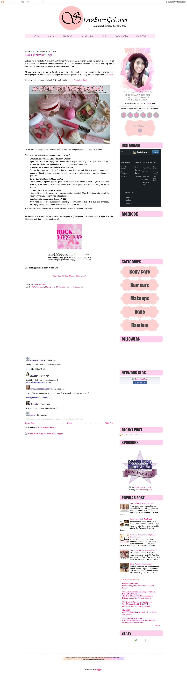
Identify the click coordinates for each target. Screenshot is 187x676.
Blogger (98, 670)
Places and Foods (130, 583)
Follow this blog (140, 382)
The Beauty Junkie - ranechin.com (137, 602)
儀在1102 (126, 610)
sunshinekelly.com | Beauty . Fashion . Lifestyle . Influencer (139, 593)
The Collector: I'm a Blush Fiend (143, 550)
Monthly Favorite (59, 287)
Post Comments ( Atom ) (45, 427)
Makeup (48, 287)
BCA (33, 287)
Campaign (40, 287)
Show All (157, 626)
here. (111, 74)
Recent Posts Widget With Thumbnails (132, 435)
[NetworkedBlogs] (140, 379)
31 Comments (78, 287)
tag (68, 287)
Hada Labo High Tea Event (141, 519)
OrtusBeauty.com (145, 490)
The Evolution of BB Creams (141, 503)
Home (69, 423)
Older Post (109, 423)
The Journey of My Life (132, 618)
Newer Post (30, 423)
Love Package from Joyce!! (141, 564)
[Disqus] (69, 322)
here (149, 103)
